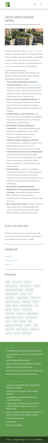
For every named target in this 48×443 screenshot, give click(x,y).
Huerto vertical (10, 313)
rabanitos (28, 325)
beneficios (9, 66)
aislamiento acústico (11, 286)
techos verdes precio (22, 329)
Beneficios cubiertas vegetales (14, 290)
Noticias (8, 264)
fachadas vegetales (26, 305)
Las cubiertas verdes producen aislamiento (24, 351)
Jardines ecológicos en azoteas (19, 367)
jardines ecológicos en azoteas (14, 317)
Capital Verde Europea (12, 294)
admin (9, 24)
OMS (29, 321)
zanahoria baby (26, 333)
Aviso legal (11, 422)
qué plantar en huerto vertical (14, 325)
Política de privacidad (15, 418)
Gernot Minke (35, 85)
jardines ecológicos (32, 313)
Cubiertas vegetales (22, 298)
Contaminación (10, 298)
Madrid (15, 321)
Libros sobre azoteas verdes (17, 360)
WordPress (39, 440)
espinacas (15, 305)
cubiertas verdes (35, 298)
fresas (36, 305)
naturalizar (23, 321)
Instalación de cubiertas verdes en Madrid (23, 364)
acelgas (8, 282)
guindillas (8, 309)
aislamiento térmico (25, 286)
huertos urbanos (27, 309)
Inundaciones (20, 313)
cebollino (23, 294)
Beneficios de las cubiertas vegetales (21, 374)
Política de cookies (14, 425)
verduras (17, 333)
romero (35, 325)
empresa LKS (25, 302)
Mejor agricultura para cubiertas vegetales (24, 371)
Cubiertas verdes (34, 24)
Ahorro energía (17, 282)
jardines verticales (31, 317)
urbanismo (9, 333)
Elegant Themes (19, 440)
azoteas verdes (32, 51)
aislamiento (27, 282)
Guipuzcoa (17, 309)
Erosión (8, 305)
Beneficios (25, 24)
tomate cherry (35, 329)
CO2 (30, 294)
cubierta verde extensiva (12, 302)
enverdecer (35, 302)
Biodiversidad (29, 290)
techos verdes (10, 329)
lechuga (8, 321)
